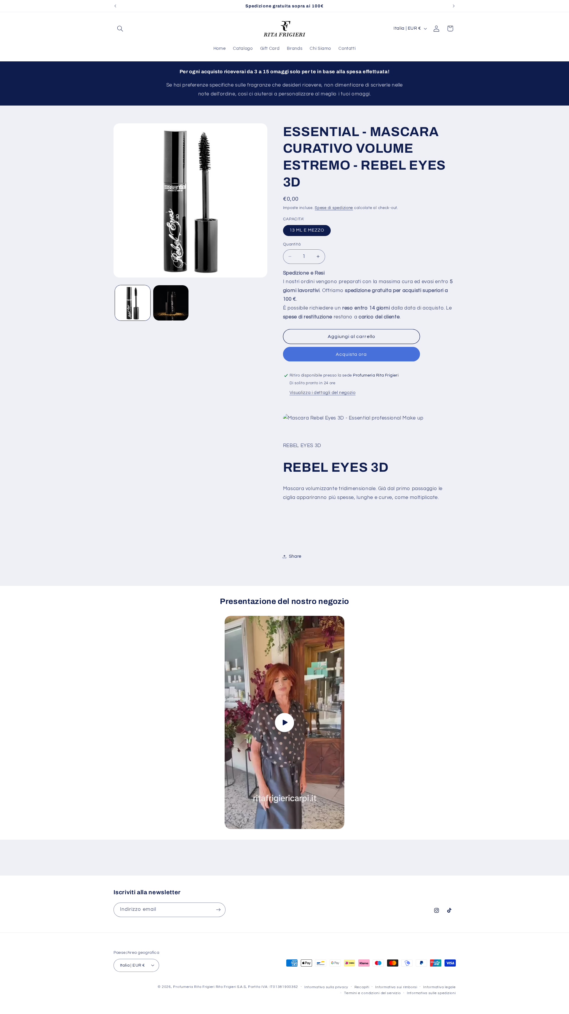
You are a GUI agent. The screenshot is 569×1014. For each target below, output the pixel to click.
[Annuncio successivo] (453, 6)
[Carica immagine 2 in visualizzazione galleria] (170, 303)
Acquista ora (351, 354)
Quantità (292, 244)
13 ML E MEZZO (307, 230)
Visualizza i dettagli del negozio (323, 392)
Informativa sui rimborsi (396, 987)
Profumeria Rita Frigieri (194, 986)
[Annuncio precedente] (115, 6)
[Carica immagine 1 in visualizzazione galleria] (132, 303)
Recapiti (361, 987)
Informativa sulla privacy (326, 987)
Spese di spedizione (334, 208)
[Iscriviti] (218, 909)
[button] (120, 28)
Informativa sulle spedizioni (431, 993)
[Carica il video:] (284, 722)
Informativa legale (439, 987)
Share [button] (295, 556)
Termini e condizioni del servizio (372, 993)
